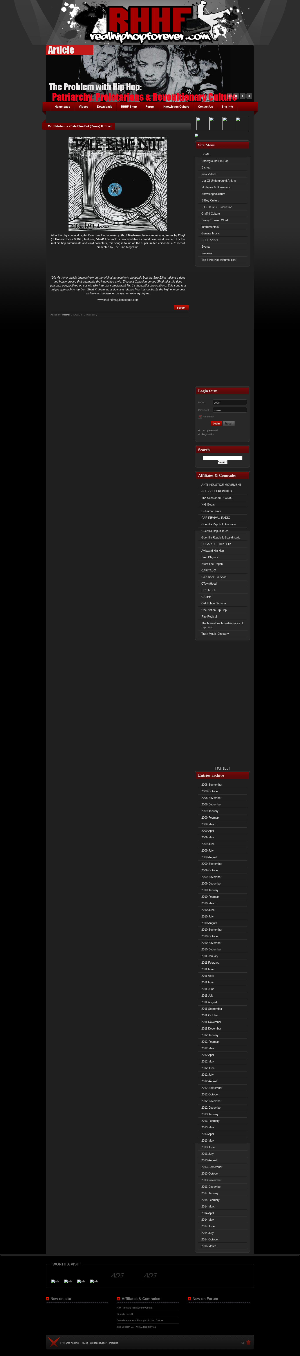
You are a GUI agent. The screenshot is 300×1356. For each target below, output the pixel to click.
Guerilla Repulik (125, 1314)
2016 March (208, 1246)
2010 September (211, 929)
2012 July (207, 1074)
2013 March (208, 1127)
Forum (181, 307)
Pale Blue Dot (97, 235)
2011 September (211, 1008)
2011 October (209, 1015)
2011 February (210, 962)
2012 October (210, 1094)
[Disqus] (119, 373)
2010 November (211, 942)
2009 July (207, 850)
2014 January (210, 1193)
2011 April (207, 975)
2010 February (210, 896)
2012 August (209, 1081)
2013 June (208, 1147)
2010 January (210, 890)
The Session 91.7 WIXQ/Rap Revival (136, 1326)
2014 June (208, 1226)
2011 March (208, 969)
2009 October (210, 870)
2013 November (211, 1180)
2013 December (211, 1186)
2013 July (207, 1153)
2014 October (210, 1239)
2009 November (211, 877)
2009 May (207, 837)
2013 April (207, 1134)
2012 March (208, 1048)
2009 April (207, 830)
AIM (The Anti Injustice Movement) (135, 1307)
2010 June (208, 910)
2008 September (211, 784)
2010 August (209, 923)
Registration (207, 434)
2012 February (210, 1041)
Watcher (66, 315)
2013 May (207, 1140)
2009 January (210, 811)
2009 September (211, 863)
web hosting (72, 1342)
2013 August (209, 1160)
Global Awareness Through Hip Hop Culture (140, 1320)
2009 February (210, 817)
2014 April (207, 1213)
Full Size (222, 768)
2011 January (209, 956)
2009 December (211, 883)
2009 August (209, 857)
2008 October (210, 791)
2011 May (207, 982)
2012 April (207, 1055)
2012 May (207, 1061)
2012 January (210, 1035)
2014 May (207, 1219)
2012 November (211, 1101)
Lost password (210, 430)
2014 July (207, 1233)
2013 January (210, 1114)
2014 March (208, 1206)
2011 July (207, 995)
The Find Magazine (126, 247)
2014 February (210, 1200)
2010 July (207, 916)
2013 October (210, 1173)
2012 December (211, 1107)
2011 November (211, 1022)
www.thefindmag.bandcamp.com (118, 299)
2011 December (211, 1028)
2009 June (208, 844)
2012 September (211, 1088)
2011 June (207, 989)
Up (242, 1342)
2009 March (208, 824)
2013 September (211, 1167)
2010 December (211, 949)
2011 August (209, 1002)
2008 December (211, 804)
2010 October (210, 936)
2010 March (208, 903)
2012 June (208, 1068)
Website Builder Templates (104, 1342)
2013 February (210, 1120)
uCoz (85, 1342)
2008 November (211, 797)
